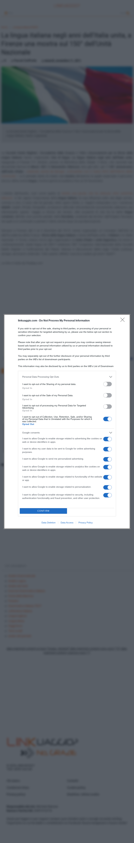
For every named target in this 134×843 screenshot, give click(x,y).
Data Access (67, 522)
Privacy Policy (85, 522)
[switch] (107, 384)
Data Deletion (49, 522)
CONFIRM (43, 511)
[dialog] (67, 421)
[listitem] (67, 377)
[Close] (123, 321)
